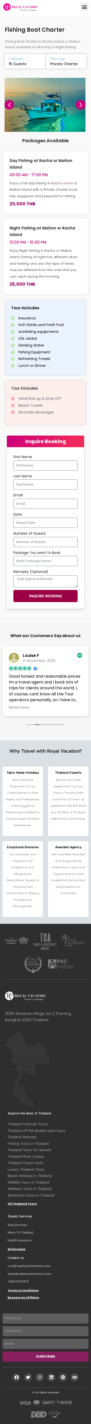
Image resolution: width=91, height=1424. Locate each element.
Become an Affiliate (23, 1297)
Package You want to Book (36, 552)
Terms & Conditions (23, 1290)
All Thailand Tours (22, 1204)
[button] (84, 7)
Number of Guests (29, 533)
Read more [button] (19, 707)
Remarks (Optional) (30, 571)
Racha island (62, 183)
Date (17, 514)
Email (18, 495)
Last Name (22, 476)
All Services (17, 1249)
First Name (22, 456)
